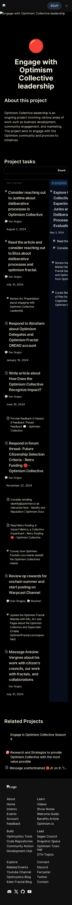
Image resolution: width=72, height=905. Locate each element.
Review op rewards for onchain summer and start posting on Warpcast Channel (26, 575)
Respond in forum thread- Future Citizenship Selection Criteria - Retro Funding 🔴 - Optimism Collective (25, 444)
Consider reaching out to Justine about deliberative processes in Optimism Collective (23, 193)
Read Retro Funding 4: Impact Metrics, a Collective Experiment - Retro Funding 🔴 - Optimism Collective (24, 525)
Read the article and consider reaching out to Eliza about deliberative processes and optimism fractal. (25, 243)
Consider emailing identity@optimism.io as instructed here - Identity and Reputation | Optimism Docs (25, 499)
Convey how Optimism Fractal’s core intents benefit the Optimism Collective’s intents (25, 551)
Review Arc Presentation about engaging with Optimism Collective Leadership (22, 298)
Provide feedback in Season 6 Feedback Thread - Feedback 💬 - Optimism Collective (26, 416)
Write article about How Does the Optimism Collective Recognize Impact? (25, 372)
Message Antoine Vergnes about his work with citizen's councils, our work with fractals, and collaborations (25, 653)
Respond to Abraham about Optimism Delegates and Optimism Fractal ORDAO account (24, 324)
